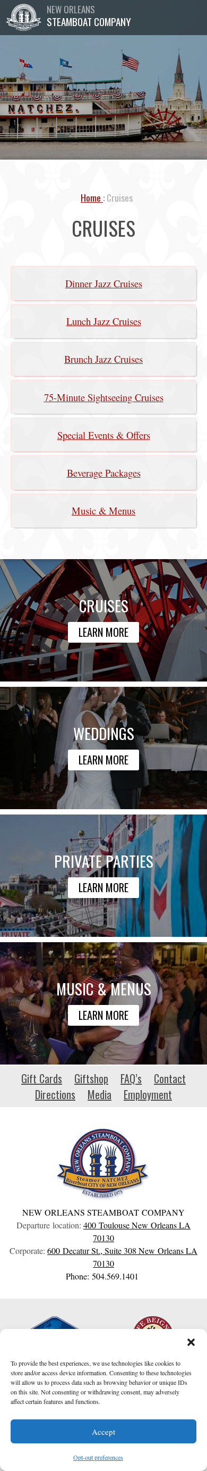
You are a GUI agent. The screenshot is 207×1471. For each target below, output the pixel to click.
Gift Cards (41, 1078)
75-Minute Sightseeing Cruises (103, 397)
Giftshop (91, 1078)
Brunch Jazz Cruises (103, 358)
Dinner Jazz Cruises (103, 283)
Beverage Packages (104, 472)
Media (99, 1094)
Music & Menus (103, 510)
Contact (170, 1078)
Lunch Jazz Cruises (103, 321)
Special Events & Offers (103, 435)
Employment (148, 1094)
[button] (191, 1342)
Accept (103, 1431)
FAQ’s (131, 1078)
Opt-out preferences (98, 1457)
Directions (55, 1094)
